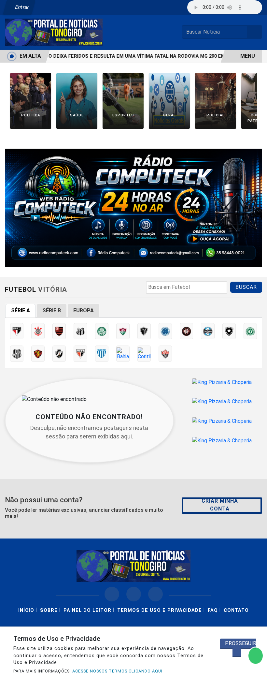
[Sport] (38, 354)
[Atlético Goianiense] (80, 354)
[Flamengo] (59, 331)
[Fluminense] (123, 331)
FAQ (213, 610)
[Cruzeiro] (165, 331)
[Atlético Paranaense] (186, 331)
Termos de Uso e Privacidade (159, 610)
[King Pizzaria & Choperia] (222, 382)
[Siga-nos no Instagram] (133, 594)
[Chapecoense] (250, 331)
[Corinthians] (38, 331)
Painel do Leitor (87, 610)
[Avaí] (101, 354)
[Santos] (80, 331)
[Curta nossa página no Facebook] (112, 594)
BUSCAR (246, 287)
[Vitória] (165, 354)
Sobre (49, 610)
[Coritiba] (144, 354)
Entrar (21, 7)
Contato (236, 610)
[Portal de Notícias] (54, 32)
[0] (133, 207)
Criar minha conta (220, 505)
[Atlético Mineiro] (144, 331)
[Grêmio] (207, 331)
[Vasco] (59, 354)
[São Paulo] (16, 331)
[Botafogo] (229, 331)
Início (26, 610)
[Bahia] (123, 354)
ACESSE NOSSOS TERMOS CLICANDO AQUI (117, 671)
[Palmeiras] (101, 331)
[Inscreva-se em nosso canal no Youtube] (155, 594)
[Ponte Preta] (16, 354)
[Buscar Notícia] (254, 32)
